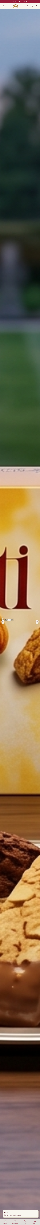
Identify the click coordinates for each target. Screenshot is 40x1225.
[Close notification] (36, 1213)
